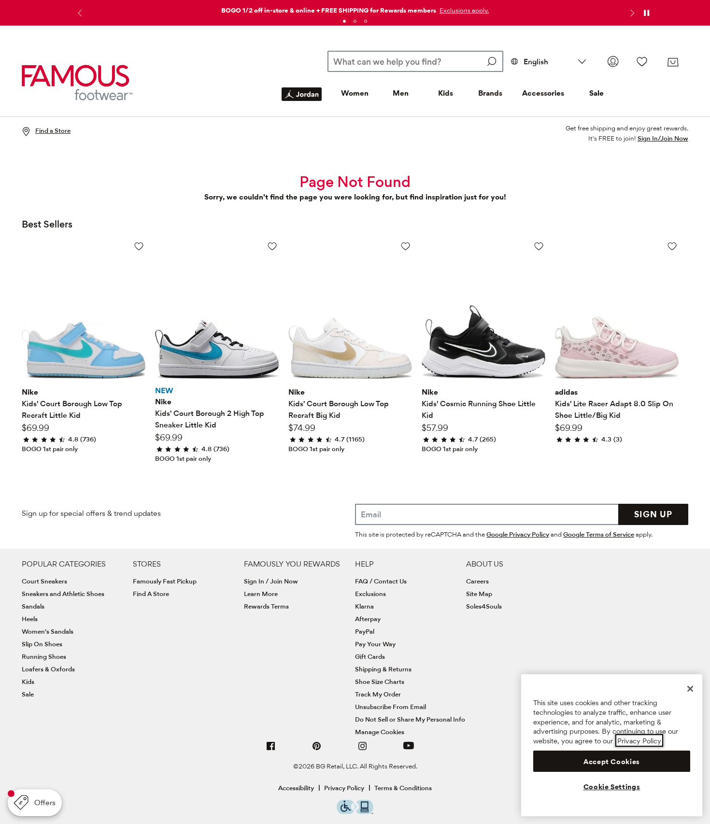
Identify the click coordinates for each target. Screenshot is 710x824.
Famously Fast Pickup (165, 581)
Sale (596, 93)
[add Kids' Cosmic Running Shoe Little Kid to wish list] (538, 246)
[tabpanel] (355, 8)
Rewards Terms (266, 606)
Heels (30, 619)
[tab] (344, 21)
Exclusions (370, 593)
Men (401, 93)
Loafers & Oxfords (48, 669)
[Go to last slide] (78, 13)
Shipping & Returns (383, 669)
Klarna (364, 606)
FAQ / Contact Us (381, 581)
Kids (445, 93)
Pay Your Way (375, 644)
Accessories (543, 93)
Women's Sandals (47, 631)
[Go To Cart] (672, 62)
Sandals (33, 606)
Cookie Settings (611, 786)
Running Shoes (44, 656)
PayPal (364, 631)
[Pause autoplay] (646, 13)
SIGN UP (653, 514)
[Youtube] (408, 749)
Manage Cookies (379, 732)
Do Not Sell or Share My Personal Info (410, 719)
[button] (463, 10)
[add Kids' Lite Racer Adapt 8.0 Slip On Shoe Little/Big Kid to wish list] (672, 246)
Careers (477, 581)
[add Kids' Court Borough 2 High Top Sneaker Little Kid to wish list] (272, 246)
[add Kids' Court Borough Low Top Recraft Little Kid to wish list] (138, 246)
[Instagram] (362, 749)
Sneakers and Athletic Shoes (63, 593)
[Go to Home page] (77, 82)
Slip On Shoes (42, 644)
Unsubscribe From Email (390, 706)
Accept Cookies (611, 761)
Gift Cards (370, 656)
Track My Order (378, 694)
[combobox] (415, 61)
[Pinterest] (317, 749)
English (536, 61)
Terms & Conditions (403, 788)
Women (355, 93)
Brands (490, 93)
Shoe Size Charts (379, 681)
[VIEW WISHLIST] (642, 61)
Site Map (479, 593)
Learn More (261, 593)
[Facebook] (271, 749)
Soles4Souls (484, 606)
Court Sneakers (44, 581)
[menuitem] (301, 101)
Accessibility (296, 788)
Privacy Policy (344, 788)
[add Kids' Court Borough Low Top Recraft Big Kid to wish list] (405, 246)
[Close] (690, 688)
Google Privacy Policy (517, 534)
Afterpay (368, 619)
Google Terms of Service (598, 534)
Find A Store (151, 593)
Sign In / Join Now (271, 581)
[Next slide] (631, 13)
